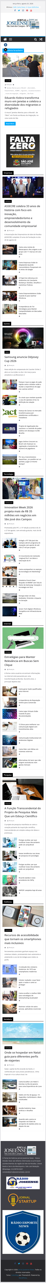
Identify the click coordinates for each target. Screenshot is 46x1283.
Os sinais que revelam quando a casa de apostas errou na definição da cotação (30, 399)
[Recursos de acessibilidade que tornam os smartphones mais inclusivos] (23, 916)
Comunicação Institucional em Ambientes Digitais (30, 739)
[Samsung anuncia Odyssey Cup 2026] (23, 338)
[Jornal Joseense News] (5, 39)
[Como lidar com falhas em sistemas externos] (9, 751)
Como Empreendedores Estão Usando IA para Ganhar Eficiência (30, 295)
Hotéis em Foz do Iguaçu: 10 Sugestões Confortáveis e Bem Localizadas (30, 1097)
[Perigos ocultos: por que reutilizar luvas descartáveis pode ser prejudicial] (9, 843)
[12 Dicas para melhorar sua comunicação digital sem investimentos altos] (9, 728)
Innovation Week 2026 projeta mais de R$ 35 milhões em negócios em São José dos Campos (20, 513)
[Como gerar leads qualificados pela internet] (9, 691)
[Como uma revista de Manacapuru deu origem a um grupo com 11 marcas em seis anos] (9, 252)
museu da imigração (11, 93)
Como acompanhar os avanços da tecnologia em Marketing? (30, 570)
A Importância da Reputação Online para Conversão (29, 701)
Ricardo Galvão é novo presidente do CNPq (27, 879)
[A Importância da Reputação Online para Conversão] (9, 702)
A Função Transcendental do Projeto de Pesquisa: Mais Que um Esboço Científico (22, 812)
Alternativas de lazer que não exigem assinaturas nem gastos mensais (30, 762)
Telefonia (8, 930)
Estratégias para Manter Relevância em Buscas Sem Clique (21, 661)
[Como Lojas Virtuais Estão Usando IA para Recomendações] (9, 715)
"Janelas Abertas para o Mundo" (16, 88)
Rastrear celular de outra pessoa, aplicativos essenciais (30, 1008)
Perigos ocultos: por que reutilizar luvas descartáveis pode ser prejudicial (29, 842)
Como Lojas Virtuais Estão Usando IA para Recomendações (28, 713)
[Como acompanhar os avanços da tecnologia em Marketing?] (9, 572)
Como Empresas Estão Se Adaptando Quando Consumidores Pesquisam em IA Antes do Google (30, 266)
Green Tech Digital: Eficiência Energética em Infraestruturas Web (30, 611)
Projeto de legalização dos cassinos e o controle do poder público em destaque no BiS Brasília (30, 429)
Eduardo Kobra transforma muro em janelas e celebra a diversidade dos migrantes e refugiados (23, 103)
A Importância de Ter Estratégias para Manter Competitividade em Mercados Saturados (30, 310)
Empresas (8, 201)
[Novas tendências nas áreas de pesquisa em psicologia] (9, 856)
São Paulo (30, 93)
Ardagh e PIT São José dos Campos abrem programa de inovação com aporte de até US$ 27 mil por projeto (29, 543)
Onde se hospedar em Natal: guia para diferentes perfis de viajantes (22, 1056)
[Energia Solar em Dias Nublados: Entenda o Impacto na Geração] (9, 599)
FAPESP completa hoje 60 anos (30, 890)
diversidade (31, 88)
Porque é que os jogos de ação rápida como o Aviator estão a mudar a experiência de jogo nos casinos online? (30, 385)
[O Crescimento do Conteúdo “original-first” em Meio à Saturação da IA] (9, 559)
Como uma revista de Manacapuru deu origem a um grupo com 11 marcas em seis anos (30, 250)
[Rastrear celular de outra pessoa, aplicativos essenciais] (9, 1009)
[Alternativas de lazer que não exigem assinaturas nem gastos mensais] (9, 763)
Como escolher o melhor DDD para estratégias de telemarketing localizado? (30, 995)
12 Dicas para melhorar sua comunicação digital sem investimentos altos (29, 726)
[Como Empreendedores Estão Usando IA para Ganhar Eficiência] (9, 297)
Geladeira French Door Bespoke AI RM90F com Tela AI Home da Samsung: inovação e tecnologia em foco (30, 583)
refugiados (22, 93)
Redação (9, 85)
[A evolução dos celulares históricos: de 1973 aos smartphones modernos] (9, 970)
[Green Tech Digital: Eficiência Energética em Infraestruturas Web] (9, 612)
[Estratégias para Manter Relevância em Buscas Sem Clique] (23, 638)
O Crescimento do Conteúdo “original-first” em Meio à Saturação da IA (29, 558)
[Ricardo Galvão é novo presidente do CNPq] (9, 880)
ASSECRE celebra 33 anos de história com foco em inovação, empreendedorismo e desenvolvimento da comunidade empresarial (22, 216)
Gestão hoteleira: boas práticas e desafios (27, 1109)
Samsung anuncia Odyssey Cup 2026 (21, 359)
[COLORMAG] (20, 1147)
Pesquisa (7, 803)
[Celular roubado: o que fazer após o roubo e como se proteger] (9, 983)
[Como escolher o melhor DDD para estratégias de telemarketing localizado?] (9, 997)
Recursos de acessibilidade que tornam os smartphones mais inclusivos (22, 939)
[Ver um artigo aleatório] (41, 39)
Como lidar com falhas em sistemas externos (28, 750)
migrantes (24, 91)
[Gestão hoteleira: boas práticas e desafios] (9, 1110)
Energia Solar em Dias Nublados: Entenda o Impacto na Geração (30, 598)
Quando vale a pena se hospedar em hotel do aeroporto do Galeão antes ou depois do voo (30, 1122)
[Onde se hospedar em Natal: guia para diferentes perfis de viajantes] (23, 1033)
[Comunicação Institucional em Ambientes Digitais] (9, 740)
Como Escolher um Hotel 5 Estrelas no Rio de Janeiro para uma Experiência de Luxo (30, 1084)
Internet (8, 652)
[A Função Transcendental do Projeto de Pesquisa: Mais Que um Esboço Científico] (23, 789)
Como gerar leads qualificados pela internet (30, 690)
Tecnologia (8, 502)
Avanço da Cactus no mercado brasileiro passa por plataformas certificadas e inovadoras (30, 414)
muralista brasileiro (34, 91)
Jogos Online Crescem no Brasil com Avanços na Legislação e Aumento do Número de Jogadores (28, 445)
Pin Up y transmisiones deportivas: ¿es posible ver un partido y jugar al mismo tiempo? (30, 460)
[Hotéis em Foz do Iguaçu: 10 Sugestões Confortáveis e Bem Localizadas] (9, 1098)
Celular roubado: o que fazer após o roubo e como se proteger (29, 982)
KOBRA (17, 91)
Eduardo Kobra (9, 91)
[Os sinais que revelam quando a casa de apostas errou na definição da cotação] (9, 401)
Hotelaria (8, 1048)
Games (7, 352)
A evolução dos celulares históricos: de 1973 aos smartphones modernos (28, 969)
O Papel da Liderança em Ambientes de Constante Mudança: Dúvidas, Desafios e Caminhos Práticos (30, 281)
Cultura (8, 80)
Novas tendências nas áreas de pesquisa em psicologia (29, 854)
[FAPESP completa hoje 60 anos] (9, 891)
